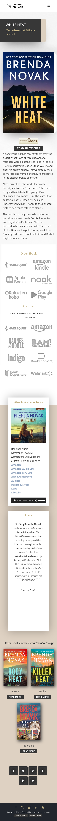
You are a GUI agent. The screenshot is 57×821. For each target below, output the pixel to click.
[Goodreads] (43, 807)
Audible (15, 480)
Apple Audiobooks (21, 476)
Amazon (16, 464)
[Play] (14, 500)
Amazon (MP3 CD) (21, 472)
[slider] (41, 500)
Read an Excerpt (28, 148)
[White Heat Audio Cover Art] (28, 442)
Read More (15, 697)
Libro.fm (16, 492)
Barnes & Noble (20, 484)
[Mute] (35, 500)
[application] (28, 500)
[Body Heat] (15, 687)
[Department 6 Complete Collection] (29, 741)
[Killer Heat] (42, 687)
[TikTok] (36, 807)
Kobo (14, 488)
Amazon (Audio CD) (22, 468)
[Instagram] (29, 807)
